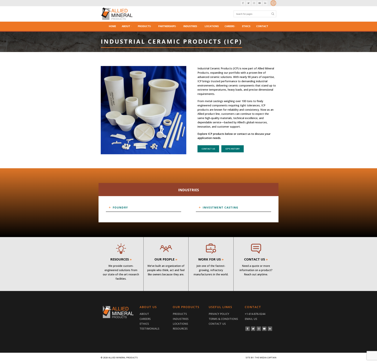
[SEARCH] (272, 13)
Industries (180, 319)
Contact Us (217, 323)
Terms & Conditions (223, 319)
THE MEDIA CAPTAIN (265, 357)
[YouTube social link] (259, 3)
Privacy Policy (219, 314)
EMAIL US (251, 319)
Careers (145, 319)
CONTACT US (208, 148)
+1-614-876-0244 (255, 314)
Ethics (144, 323)
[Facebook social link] (243, 3)
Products (180, 314)
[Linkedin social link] (265, 3)
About (144, 314)
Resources (180, 328)
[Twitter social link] (248, 3)
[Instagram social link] (254, 3)
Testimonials (149, 328)
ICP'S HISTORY (232, 148)
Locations (180, 323)
